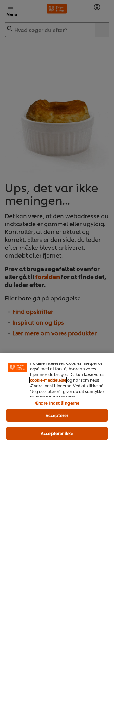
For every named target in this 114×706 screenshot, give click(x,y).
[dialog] (57, 529)
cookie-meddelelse (48, 380)
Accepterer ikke (57, 433)
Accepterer (57, 415)
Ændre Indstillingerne (57, 403)
